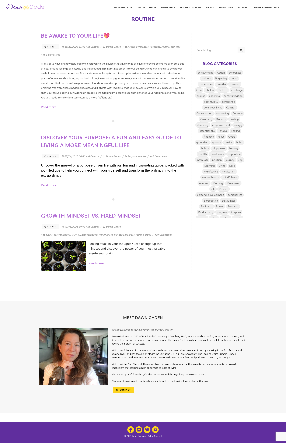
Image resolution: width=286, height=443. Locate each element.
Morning (218, 183)
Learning (209, 165)
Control (230, 107)
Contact (124, 390)
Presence (155, 46)
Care (199, 90)
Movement (233, 183)
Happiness (219, 148)
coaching (214, 96)
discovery (202, 125)
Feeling (235, 130)
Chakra (210, 90)
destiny (234, 119)
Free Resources (123, 7)
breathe (221, 84)
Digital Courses (146, 7)
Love (232, 165)
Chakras (222, 90)
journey (76, 234)
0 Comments (53, 54)
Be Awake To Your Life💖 (75, 35)
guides (228, 142)
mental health (89, 234)
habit (239, 142)
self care (176, 46)
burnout (235, 84)
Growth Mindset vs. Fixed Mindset (91, 215)
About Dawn (226, 7)
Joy (240, 160)
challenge (237, 90)
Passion (223, 189)
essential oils (207, 130)
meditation (228, 171)
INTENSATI (244, 7)
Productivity (205, 212)
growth (58, 234)
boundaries (206, 84)
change (201, 96)
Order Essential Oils (266, 7)
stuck (148, 234)
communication (233, 96)
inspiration (234, 154)
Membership (168, 7)
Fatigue (223, 130)
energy (238, 125)
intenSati (202, 160)
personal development (210, 195)
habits (66, 234)
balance (206, 78)
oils (213, 189)
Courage (238, 113)
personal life (235, 195)
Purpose (132, 156)
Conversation (204, 113)
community (211, 101)
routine (165, 46)
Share (51, 47)
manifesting (211, 171)
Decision (221, 119)
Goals (49, 234)
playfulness (228, 200)
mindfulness (106, 234)
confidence (228, 101)
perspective (211, 200)
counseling (222, 113)
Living (222, 165)
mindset (118, 234)
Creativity (206, 119)
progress (130, 234)
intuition (217, 160)
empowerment (221, 125)
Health (202, 154)
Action (131, 46)
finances (209, 136)
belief (234, 78)
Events (210, 7)
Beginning (221, 78)
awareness (142, 46)
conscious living (213, 107)
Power (220, 206)
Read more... (49, 107)
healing (233, 148)
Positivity (206, 206)
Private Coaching (190, 7)
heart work (217, 154)
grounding (202, 142)
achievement (205, 72)
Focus (221, 136)
